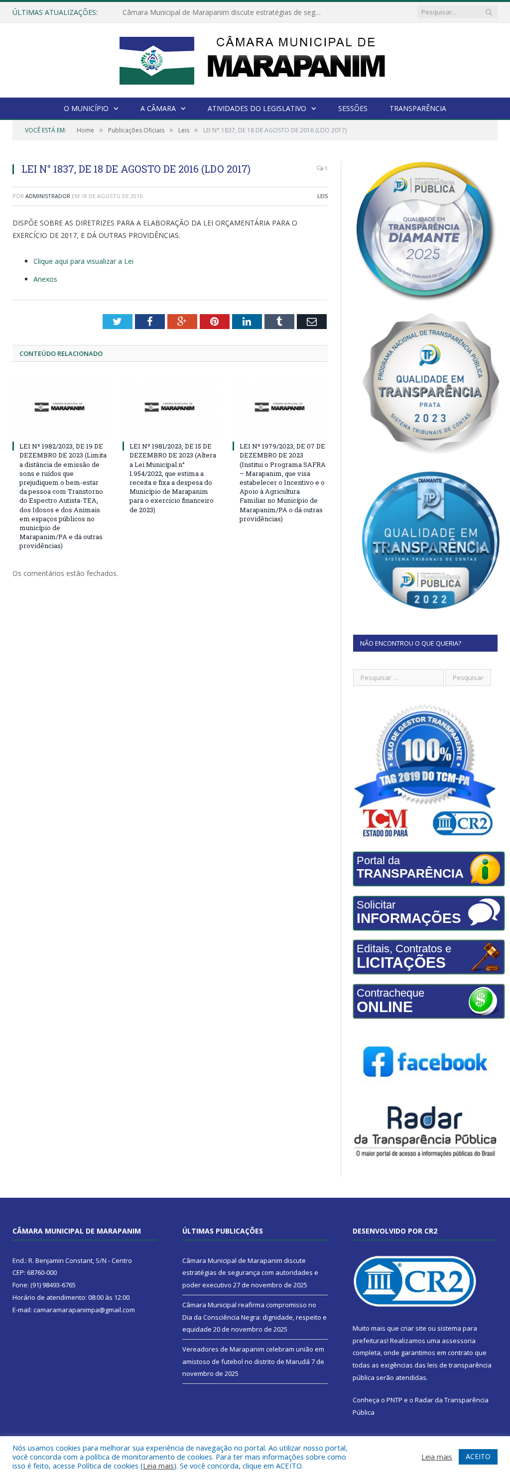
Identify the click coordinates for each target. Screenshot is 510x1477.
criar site (413, 1328)
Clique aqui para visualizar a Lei (83, 261)
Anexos (45, 279)
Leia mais (158, 1466)
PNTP (394, 1399)
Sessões (353, 108)
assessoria (459, 1340)
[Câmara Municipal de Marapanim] (255, 58)
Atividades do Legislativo (257, 108)
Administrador (47, 196)
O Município (86, 108)
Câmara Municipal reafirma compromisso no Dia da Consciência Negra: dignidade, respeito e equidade (225, 12)
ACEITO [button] (478, 1456)
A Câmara (158, 108)
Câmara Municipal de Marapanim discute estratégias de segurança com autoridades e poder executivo (250, 1272)
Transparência (417, 108)
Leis (322, 196)
